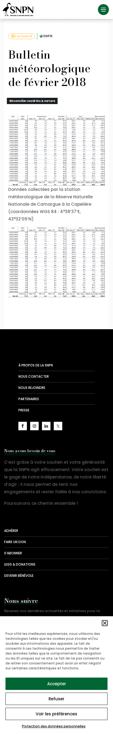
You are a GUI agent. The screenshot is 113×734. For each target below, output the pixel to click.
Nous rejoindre (31, 387)
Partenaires (28, 399)
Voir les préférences (56, 714)
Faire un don (15, 542)
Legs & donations (19, 564)
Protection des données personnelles (54, 726)
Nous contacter (33, 376)
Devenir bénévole (18, 575)
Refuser (56, 699)
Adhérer (11, 530)
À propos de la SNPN (35, 365)
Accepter (56, 684)
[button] (105, 623)
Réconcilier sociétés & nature (32, 101)
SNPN (47, 36)
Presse (23, 410)
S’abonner (13, 553)
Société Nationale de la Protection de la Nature (19, 9)
